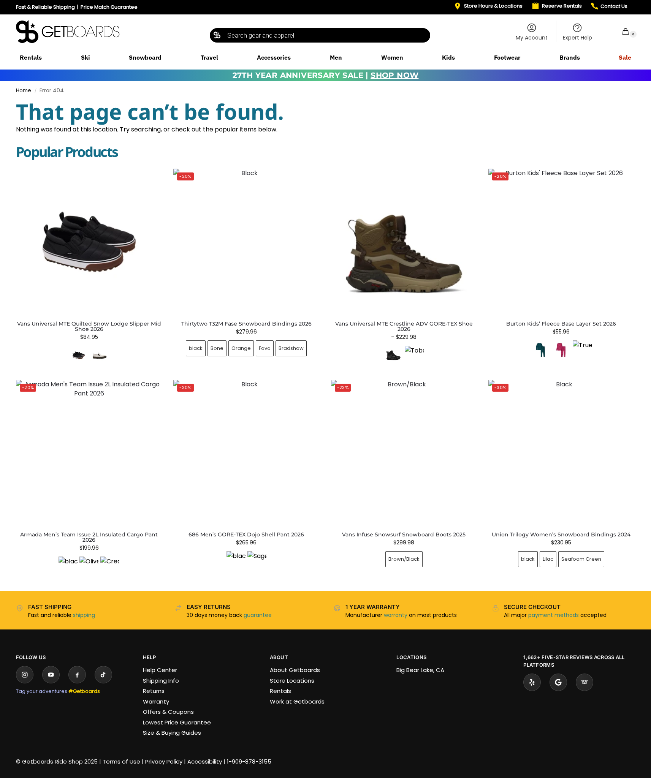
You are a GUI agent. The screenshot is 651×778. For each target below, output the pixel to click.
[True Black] (582, 349)
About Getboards (295, 670)
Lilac (548, 559)
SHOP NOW (394, 75)
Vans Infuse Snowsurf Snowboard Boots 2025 (404, 534)
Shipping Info (161, 681)
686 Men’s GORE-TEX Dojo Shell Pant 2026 (246, 534)
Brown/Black (404, 559)
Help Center (160, 670)
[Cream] (109, 566)
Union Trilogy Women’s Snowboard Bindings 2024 (561, 534)
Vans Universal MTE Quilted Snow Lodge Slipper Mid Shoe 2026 (89, 326)
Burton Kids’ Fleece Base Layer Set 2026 (561, 323)
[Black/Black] (393, 355)
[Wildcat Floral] (561, 349)
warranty (395, 615)
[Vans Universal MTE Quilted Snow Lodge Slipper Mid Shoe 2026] (89, 242)
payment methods (553, 615)
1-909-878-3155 (249, 761)
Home (23, 90)
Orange (241, 348)
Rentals (280, 691)
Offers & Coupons (168, 712)
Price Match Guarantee (109, 7)
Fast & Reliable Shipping (45, 7)
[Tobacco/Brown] (414, 355)
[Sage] (256, 560)
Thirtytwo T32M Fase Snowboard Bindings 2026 (246, 323)
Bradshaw (291, 348)
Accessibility (204, 761)
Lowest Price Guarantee (177, 722)
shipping (84, 615)
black (196, 348)
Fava (265, 348)
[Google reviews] (558, 682)
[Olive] (88, 566)
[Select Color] (89, 356)
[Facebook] (77, 674)
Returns (154, 691)
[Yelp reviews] (532, 682)
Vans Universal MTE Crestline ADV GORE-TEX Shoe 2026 (404, 326)
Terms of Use (121, 761)
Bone (217, 348)
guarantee (258, 615)
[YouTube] (51, 674)
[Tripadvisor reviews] (584, 682)
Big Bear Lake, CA (420, 670)
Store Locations (292, 681)
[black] (68, 566)
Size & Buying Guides (172, 733)
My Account (532, 37)
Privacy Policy (163, 761)
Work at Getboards (297, 701)
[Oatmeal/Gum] (99, 355)
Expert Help (577, 37)
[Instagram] (24, 674)
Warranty (156, 701)
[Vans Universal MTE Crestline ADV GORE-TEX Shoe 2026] (404, 242)
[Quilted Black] (78, 355)
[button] (620, 31)
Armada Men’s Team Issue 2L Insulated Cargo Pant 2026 (89, 537)
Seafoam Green (581, 559)
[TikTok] (103, 674)
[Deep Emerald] (540, 349)
